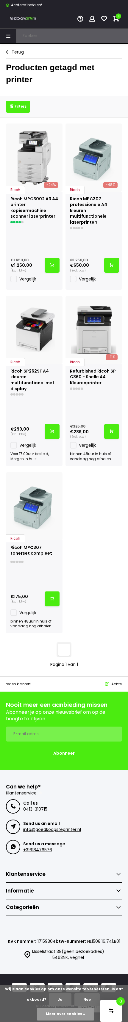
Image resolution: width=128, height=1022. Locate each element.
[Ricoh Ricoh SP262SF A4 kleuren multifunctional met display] (34, 330)
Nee (87, 999)
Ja (60, 999)
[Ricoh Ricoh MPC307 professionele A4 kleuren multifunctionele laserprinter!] (93, 157)
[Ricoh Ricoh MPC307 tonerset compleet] (34, 506)
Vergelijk (27, 279)
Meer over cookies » (65, 1014)
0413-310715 (35, 809)
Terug (18, 52)
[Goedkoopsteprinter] (24, 19)
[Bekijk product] (52, 265)
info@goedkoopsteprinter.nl (52, 829)
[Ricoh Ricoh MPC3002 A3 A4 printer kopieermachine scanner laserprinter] (34, 157)
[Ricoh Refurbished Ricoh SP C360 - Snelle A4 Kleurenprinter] (93, 330)
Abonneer (64, 753)
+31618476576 (37, 850)
